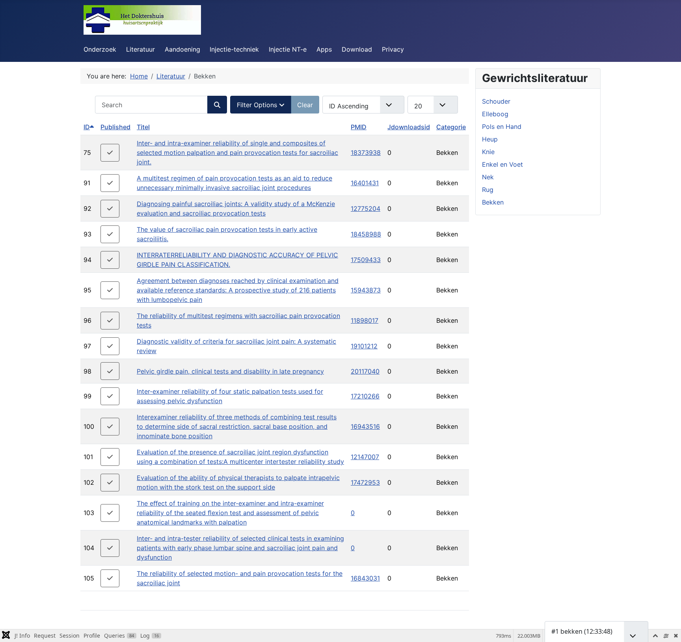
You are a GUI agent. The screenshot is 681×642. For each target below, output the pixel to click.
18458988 (366, 234)
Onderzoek (100, 49)
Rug (487, 190)
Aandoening (182, 49)
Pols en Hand (501, 126)
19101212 (364, 346)
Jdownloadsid (408, 127)
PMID (359, 127)
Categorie (451, 127)
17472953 (365, 482)
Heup (490, 139)
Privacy (393, 49)
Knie (488, 152)
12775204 (365, 208)
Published (115, 127)
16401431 (365, 183)
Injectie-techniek (234, 49)
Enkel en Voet (502, 164)
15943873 (366, 290)
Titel (143, 127)
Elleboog (495, 114)
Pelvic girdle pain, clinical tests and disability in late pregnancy (230, 371)
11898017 (364, 320)
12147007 (365, 457)
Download (357, 49)
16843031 (365, 578)
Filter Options (258, 105)
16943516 (365, 426)
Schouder (496, 101)
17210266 (365, 396)
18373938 (366, 152)
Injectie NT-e (288, 49)
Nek (488, 177)
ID (87, 127)
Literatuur (140, 49)
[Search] (217, 105)
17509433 (366, 260)
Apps (324, 49)
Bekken (493, 202)
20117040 (365, 371)
